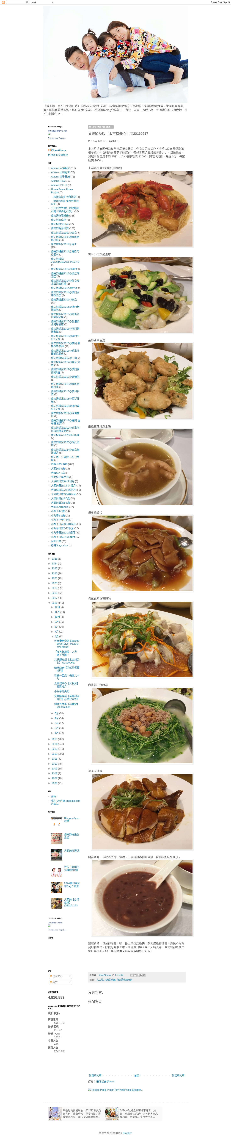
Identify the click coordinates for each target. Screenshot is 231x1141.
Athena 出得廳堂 (60, 172)
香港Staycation (59, 545)
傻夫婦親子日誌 (60, 228)
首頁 (136, 1075)
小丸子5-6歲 (58, 515)
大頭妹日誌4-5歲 (60, 498)
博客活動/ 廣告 (59, 464)
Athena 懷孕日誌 (60, 176)
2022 (55, 573)
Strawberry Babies (55, 923)
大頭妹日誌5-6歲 (60, 502)
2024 (55, 563)
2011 (55, 758)
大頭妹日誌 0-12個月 (62, 481)
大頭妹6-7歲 (58, 468)
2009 (55, 768)
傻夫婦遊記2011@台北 (64, 244)
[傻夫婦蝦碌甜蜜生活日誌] (49, 134)
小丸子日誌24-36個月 (63, 537)
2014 (55, 744)
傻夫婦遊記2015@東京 (64, 299)
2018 (55, 593)
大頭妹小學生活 (60, 477)
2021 (55, 578)
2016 (55, 603)
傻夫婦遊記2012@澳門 (64, 269)
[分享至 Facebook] (141, 975)
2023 (55, 568)
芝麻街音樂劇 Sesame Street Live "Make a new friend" (66, 643)
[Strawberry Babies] (49, 926)
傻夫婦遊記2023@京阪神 (65, 435)
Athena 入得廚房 (60, 168)
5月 (57, 713)
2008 (55, 773)
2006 (55, 783)
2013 (55, 749)
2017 (55, 598)
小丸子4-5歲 (58, 511)
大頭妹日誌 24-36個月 (63, 490)
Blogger (127, 1133)
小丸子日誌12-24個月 (63, 532)
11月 (57, 612)
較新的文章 (95, 1075)
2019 (55, 588)
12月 (58, 607)
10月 (58, 617)
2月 (57, 728)
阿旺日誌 (56, 541)
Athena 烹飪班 (59, 185)
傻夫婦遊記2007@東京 (64, 232)
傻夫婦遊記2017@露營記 (65, 376)
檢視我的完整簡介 (58, 155)
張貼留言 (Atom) (105, 1081)
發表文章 (57, 976)
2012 (55, 753)
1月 (57, 733)
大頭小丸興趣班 (60, 507)
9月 (57, 622)
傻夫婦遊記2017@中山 (64, 358)
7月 (57, 631)
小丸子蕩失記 (61, 691)
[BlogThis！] (135, 975)
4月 (57, 718)
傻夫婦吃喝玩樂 (124, 979)
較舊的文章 (178, 1075)
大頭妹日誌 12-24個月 (63, 485)
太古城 (100, 979)
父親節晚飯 (110, 979)
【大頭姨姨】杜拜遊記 (63, 196)
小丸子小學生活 (60, 520)
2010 (55, 763)
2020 (55, 583)
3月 (57, 723)
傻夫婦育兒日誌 (60, 224)
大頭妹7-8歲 (58, 473)
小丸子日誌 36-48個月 (63, 524)
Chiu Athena (58, 150)
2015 (55, 739)
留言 (55, 982)
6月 (57, 636)
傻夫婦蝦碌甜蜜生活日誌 (57, 131)
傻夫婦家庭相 (58, 220)
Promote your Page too (57, 138)
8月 (57, 626)
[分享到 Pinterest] (144, 975)
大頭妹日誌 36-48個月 (63, 494)
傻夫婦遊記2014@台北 (64, 288)
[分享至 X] (138, 975)
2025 (55, 558)
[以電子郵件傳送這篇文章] (132, 975)
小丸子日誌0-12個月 (62, 528)
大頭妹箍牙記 (71, 850)
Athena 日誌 (58, 181)
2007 (55, 778)
